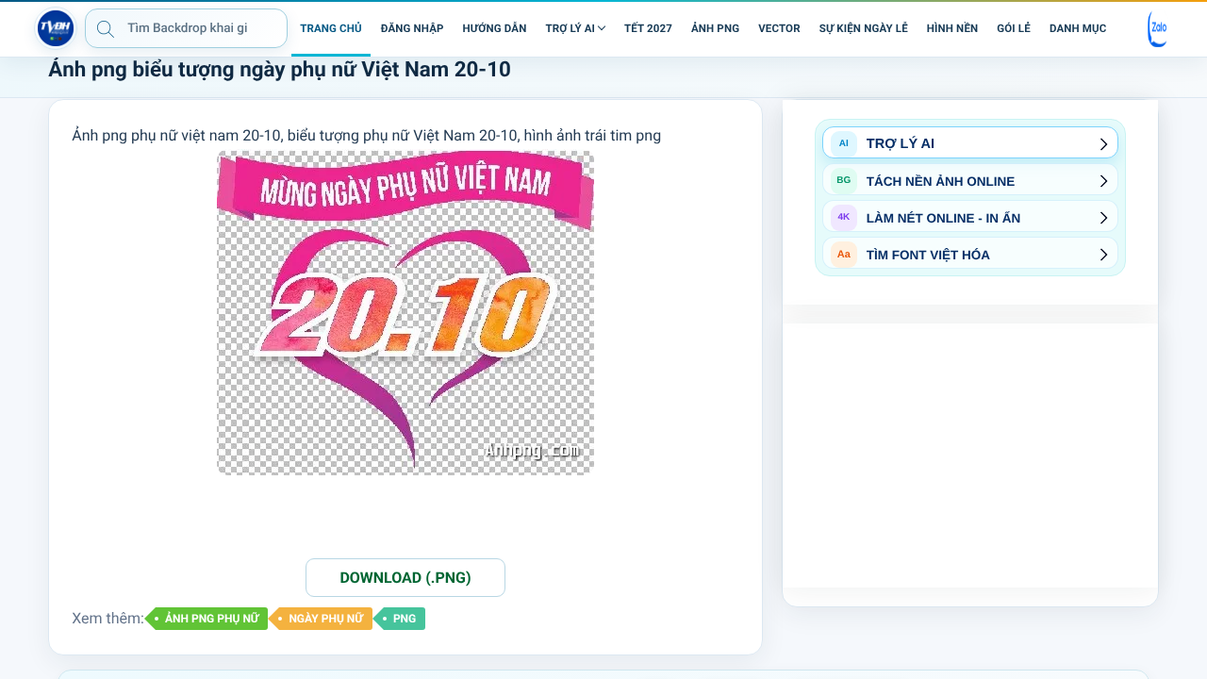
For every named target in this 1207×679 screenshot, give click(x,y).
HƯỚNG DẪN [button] (495, 28)
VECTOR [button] (779, 28)
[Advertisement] (970, 455)
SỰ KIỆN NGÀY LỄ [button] (863, 28)
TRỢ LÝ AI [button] (570, 28)
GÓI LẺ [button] (1014, 28)
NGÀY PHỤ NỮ (325, 618)
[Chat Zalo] (1158, 28)
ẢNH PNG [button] (715, 28)
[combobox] (186, 28)
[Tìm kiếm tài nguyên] (105, 28)
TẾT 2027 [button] (648, 28)
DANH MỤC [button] (1078, 28)
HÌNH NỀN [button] (952, 28)
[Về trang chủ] (55, 28)
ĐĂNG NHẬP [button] (412, 28)
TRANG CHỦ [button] (331, 28)
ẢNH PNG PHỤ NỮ (211, 618)
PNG (404, 618)
